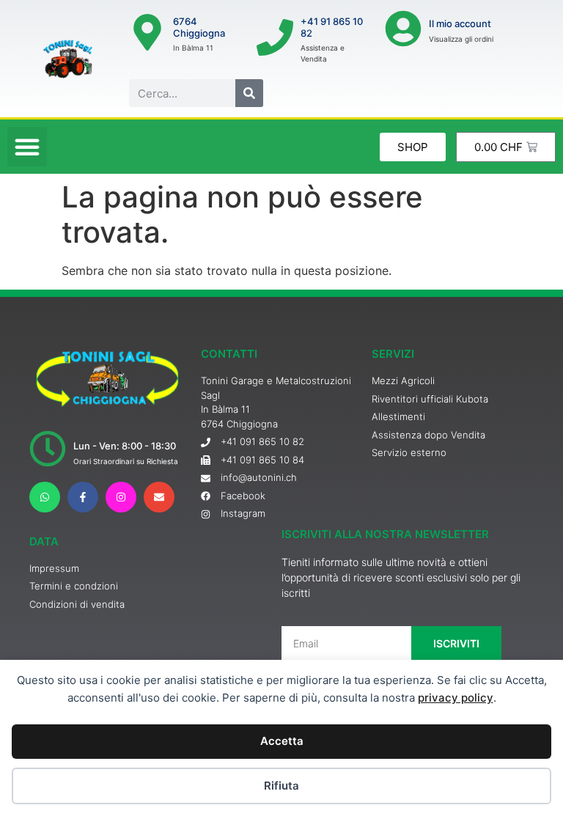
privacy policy (455, 698)
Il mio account (460, 23)
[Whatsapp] (44, 497)
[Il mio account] (403, 28)
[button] (27, 146)
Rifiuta (281, 786)
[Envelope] (159, 497)
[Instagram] (121, 497)
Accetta (281, 741)
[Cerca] (249, 93)
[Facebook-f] (82, 497)
